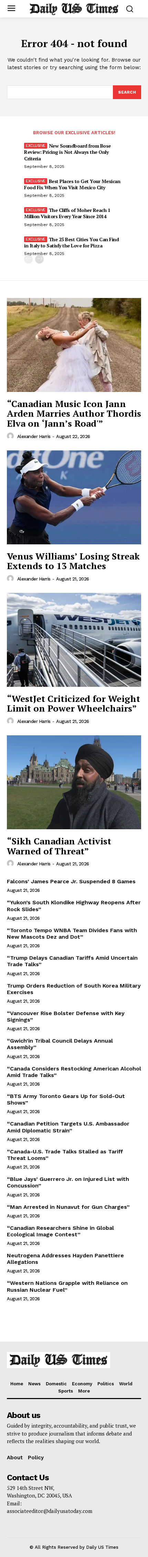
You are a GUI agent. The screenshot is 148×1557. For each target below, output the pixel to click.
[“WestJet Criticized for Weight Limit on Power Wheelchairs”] (74, 640)
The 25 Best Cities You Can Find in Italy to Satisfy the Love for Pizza (71, 242)
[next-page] (39, 259)
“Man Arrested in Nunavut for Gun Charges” (68, 1207)
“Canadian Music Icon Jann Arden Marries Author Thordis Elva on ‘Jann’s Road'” (74, 413)
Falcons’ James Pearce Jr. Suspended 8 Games (71, 881)
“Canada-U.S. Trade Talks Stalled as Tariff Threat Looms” (65, 1154)
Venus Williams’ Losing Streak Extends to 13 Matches (73, 561)
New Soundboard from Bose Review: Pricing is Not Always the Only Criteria (67, 151)
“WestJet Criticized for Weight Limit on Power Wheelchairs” (73, 703)
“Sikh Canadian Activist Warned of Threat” (59, 846)
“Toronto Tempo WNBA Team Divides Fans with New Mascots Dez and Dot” (72, 933)
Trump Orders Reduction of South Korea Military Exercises (74, 988)
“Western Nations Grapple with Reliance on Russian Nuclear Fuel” (67, 1286)
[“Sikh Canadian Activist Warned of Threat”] (74, 782)
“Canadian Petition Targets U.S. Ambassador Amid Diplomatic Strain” (68, 1126)
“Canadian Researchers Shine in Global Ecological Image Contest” (60, 1231)
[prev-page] (28, 259)
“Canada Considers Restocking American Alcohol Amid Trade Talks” (74, 1071)
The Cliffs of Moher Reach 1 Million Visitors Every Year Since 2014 (67, 213)
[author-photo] (11, 436)
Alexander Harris (34, 436)
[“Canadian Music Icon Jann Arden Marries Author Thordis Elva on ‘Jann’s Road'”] (74, 345)
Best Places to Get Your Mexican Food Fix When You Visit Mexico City (72, 184)
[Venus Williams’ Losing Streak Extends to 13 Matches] (74, 497)
